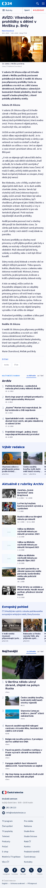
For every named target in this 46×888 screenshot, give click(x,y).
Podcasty (6, 841)
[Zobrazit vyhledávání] (37, 3)
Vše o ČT (5, 861)
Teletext (6, 836)
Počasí (5, 846)
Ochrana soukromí (17, 883)
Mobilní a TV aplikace (11, 856)
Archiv (6, 365)
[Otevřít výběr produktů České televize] (43, 3)
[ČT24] (7, 3)
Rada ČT (27, 841)
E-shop (5, 851)
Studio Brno (29, 831)
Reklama (28, 826)
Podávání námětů (31, 851)
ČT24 (16, 365)
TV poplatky (7, 831)
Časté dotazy (29, 856)
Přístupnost (32, 883)
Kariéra (27, 846)
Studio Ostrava (30, 836)
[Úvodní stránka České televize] (13, 792)
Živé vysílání (7, 826)
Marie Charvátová (8, 31)
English (5, 883)
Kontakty (28, 861)
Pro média (28, 821)
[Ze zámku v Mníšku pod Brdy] (23, 49)
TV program (7, 821)
